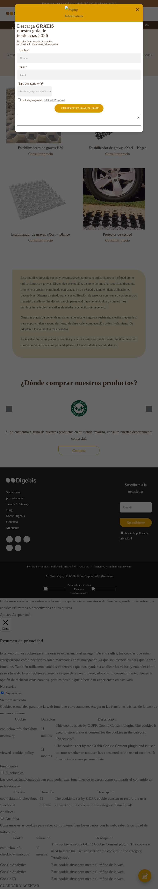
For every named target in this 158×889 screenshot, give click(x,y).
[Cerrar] (137, 9)
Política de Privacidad (54, 100)
